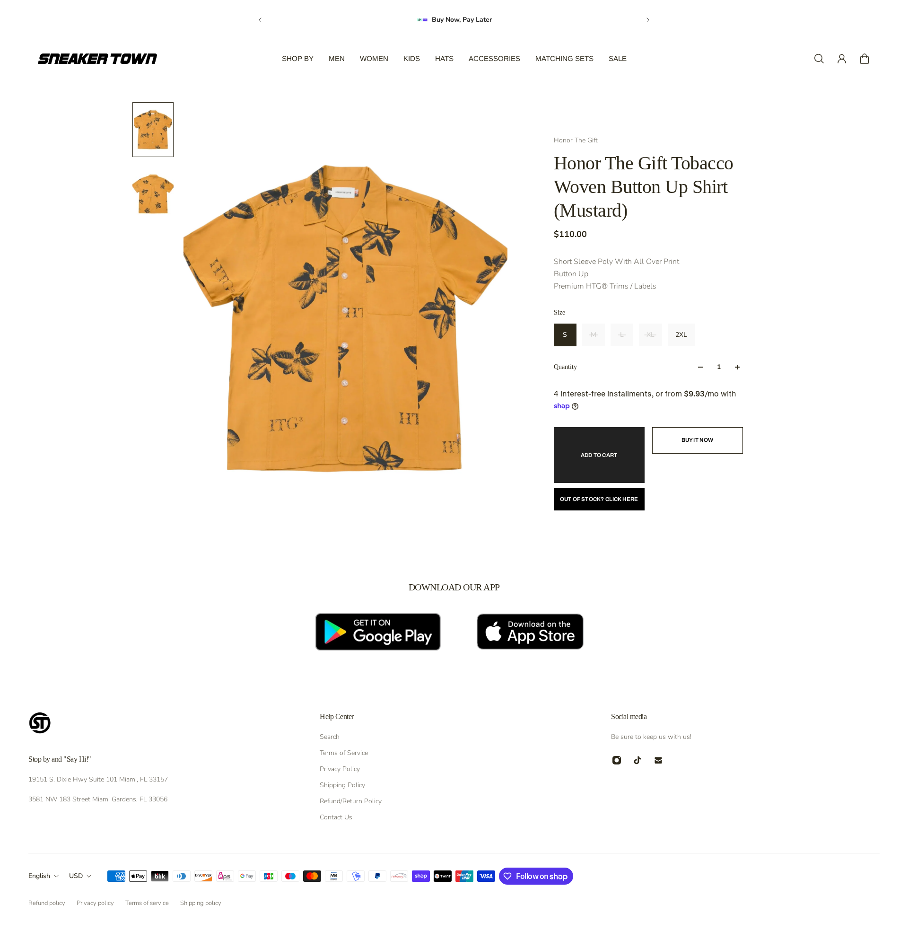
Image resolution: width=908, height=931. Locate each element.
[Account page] (841, 58)
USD (76, 875)
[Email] (658, 760)
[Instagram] (616, 760)
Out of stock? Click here (599, 499)
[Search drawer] (819, 58)
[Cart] (864, 58)
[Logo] (97, 58)
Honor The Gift (576, 140)
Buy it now (697, 440)
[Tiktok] (637, 760)
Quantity (565, 366)
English (39, 875)
